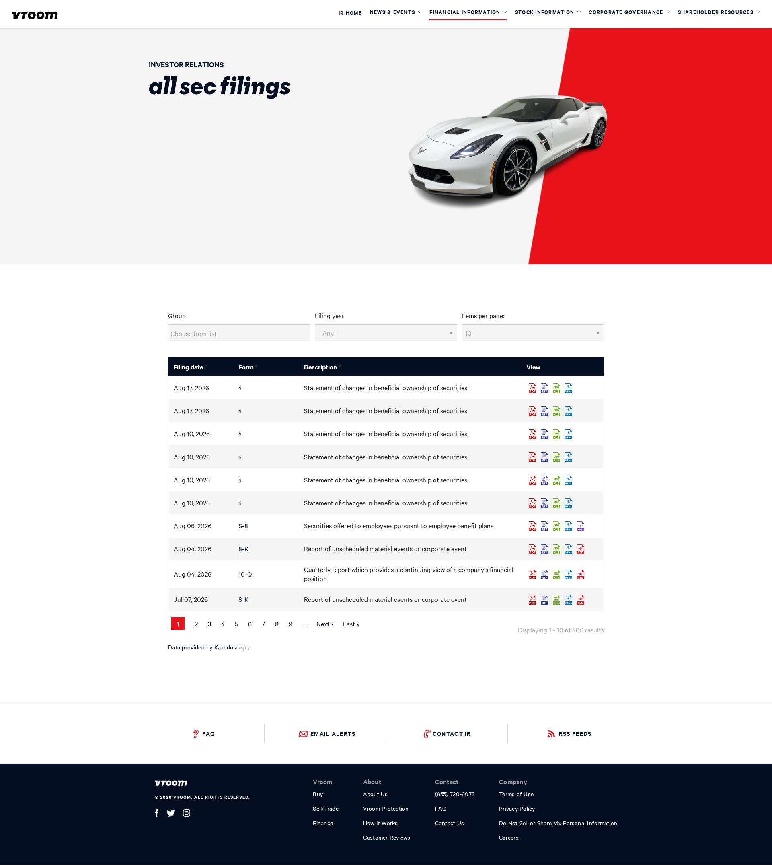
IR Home (350, 13)
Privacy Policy (517, 808)
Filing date (188, 366)
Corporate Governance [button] (627, 12)
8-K (243, 548)
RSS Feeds (575, 733)
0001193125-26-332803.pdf (532, 549)
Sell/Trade (326, 808)
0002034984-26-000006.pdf (532, 480)
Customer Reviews (387, 837)
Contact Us (449, 823)
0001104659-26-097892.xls (556, 388)
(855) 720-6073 (455, 794)
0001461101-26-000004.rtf (544, 434)
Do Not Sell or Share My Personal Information (558, 823)
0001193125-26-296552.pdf (532, 600)
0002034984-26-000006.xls (556, 480)
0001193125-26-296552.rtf (544, 600)
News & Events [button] (393, 12)
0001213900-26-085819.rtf (544, 526)
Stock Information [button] (545, 12)
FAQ (208, 733)
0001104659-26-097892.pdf (532, 388)
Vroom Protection (386, 808)
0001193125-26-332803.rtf (544, 549)
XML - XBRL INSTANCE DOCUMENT (581, 526)
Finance (323, 823)
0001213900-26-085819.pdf (532, 526)
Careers (509, 837)
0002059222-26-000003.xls (556, 503)
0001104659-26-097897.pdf (532, 411)
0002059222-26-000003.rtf (544, 503)
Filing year (329, 315)
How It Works (380, 823)
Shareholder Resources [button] (717, 12)
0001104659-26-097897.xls (556, 411)
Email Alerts (333, 733)
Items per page (482, 315)
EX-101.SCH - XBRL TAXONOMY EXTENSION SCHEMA (581, 549)
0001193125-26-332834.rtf (544, 574)
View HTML (569, 388)
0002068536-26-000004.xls (556, 457)
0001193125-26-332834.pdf (532, 574)
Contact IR (452, 733)
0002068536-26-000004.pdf (532, 457)
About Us (375, 794)
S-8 (243, 525)
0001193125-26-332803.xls (556, 549)
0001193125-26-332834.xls (556, 574)
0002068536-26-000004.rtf (544, 457)
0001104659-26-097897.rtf (544, 411)
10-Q (245, 573)
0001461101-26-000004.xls (556, 434)
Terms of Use (516, 794)
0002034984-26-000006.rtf (544, 480)
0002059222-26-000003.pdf (532, 503)
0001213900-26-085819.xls (556, 526)
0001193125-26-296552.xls (556, 600)
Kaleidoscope (231, 647)
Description (320, 366)
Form (245, 366)
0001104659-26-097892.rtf (544, 388)
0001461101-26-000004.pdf (532, 434)
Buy (318, 794)
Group (177, 315)
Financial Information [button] (465, 12)
